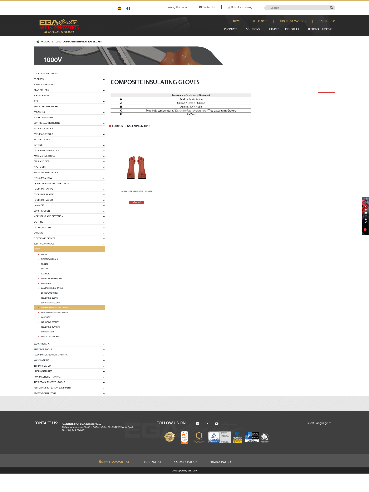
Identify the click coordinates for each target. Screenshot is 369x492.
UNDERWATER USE (43, 371)
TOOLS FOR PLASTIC (44, 194)
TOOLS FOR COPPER (44, 188)
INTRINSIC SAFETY (43, 365)
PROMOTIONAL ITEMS (45, 393)
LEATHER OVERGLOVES (50, 303)
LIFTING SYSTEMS (42, 227)
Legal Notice (152, 462)
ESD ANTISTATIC (42, 343)
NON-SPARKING (41, 360)
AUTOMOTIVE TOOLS (44, 156)
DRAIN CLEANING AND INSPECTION (51, 183)
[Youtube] (217, 424)
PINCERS (44, 264)
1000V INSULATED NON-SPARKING (51, 354)
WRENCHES (39, 112)
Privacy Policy (220, 462)
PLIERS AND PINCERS (44, 84)
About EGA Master (292, 21)
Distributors (327, 21)
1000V (57, 41)
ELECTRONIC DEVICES (44, 238)
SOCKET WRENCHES (43, 117)
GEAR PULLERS (41, 90)
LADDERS (38, 232)
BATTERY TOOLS (42, 139)
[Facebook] (197, 424)
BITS (36, 101)
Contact (366, 216)
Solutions (253, 29)
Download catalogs (241, 7)
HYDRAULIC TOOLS (43, 128)
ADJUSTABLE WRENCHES (46, 106)
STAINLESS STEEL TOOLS (46, 172)
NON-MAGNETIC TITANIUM (47, 376)
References (260, 21)
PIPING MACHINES (43, 177)
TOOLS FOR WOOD (43, 200)
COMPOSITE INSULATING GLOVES (82, 41)
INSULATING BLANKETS (50, 327)
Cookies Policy (185, 462)
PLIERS (44, 254)
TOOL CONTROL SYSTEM (46, 73)
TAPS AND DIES (41, 161)
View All (136, 202)
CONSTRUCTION (42, 211)
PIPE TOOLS (40, 167)
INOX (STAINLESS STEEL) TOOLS (49, 382)
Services (273, 29)
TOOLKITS (39, 79)
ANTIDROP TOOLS (43, 349)
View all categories (50, 336)
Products (231, 29)
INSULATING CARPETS (50, 322)
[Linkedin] (207, 424)
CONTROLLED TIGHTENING (47, 123)
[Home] (38, 41)
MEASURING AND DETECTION (48, 216)
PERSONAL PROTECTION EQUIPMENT (52, 387)
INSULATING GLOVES (49, 298)
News (236, 21)
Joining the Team (177, 7)
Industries (292, 29)
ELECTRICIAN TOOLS (44, 243)
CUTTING (38, 145)
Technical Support (320, 29)
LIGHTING (38, 221)
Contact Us (208, 7)
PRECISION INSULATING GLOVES (54, 312)
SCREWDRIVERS (41, 95)
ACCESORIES (46, 317)
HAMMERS (39, 205)
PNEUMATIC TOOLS (43, 134)
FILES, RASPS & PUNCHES (46, 150)
